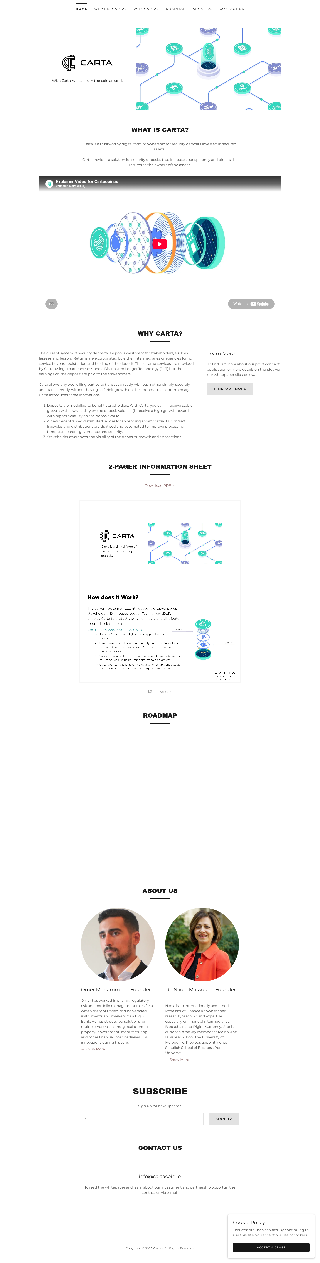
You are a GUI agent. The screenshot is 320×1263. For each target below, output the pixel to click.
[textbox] (142, 1119)
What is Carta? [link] (110, 9)
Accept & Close (271, 1247)
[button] (165, 692)
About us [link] (203, 9)
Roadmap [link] (176, 9)
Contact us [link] (232, 9)
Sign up (224, 1119)
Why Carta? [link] (146, 9)
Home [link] (81, 9)
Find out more (230, 389)
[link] (87, 62)
